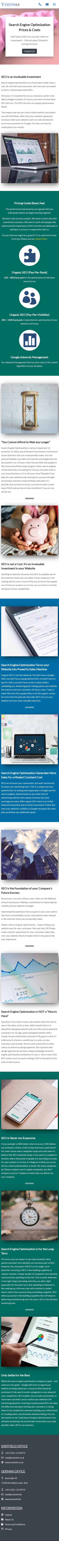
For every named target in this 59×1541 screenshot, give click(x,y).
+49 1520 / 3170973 (13, 1453)
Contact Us (29, 51)
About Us (7, 1519)
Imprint (6, 1514)
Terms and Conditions (13, 1524)
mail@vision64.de (11, 1494)
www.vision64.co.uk (12, 1462)
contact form (41, 239)
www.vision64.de (11, 1499)
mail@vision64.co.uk (12, 1457)
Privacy (6, 1529)
